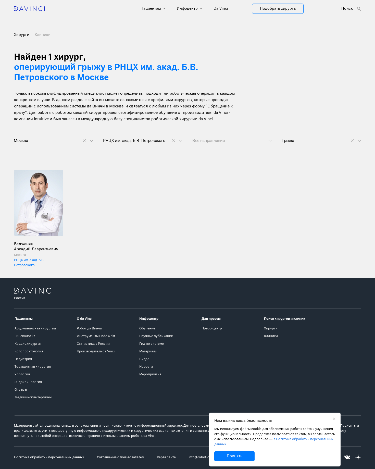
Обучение (147, 328)
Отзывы (21, 390)
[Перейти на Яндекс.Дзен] (358, 457)
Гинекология (25, 336)
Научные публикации (156, 336)
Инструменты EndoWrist (96, 336)
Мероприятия (150, 374)
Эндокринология (28, 382)
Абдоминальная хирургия (35, 328)
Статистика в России (93, 344)
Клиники (43, 35)
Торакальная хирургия (33, 367)
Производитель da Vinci (96, 351)
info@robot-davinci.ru (206, 457)
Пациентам (151, 8)
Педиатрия (23, 359)
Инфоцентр (188, 8)
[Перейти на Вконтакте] (347, 457)
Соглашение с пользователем (120, 457)
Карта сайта (166, 457)
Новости (146, 367)
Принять (234, 456)
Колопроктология (29, 351)
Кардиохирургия (28, 344)
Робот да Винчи (89, 328)
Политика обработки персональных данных (49, 457)
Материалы (148, 351)
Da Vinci (221, 9)
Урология (22, 374)
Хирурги (271, 328)
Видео (144, 359)
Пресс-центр (212, 328)
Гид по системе (151, 344)
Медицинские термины (33, 397)
